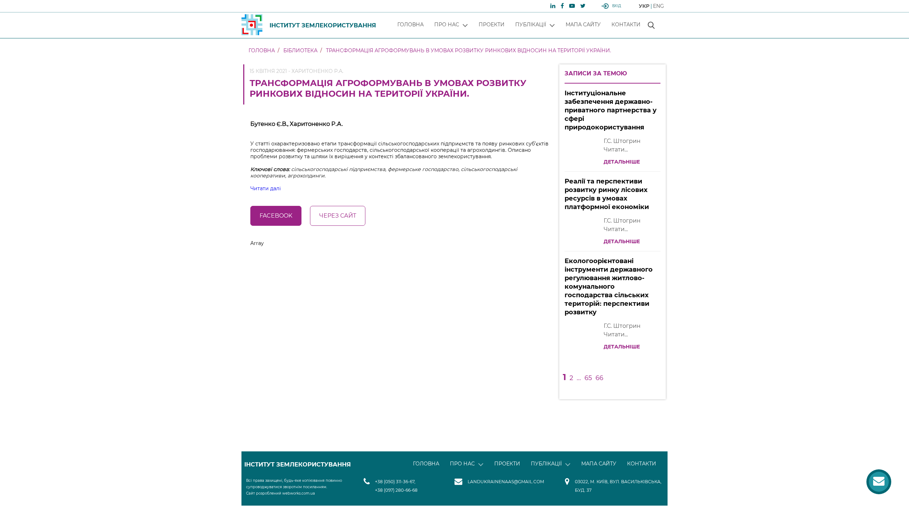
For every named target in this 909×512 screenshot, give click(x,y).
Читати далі (265, 188)
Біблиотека (300, 50)
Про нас (446, 24)
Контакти (626, 24)
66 (599, 378)
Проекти (492, 24)
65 (588, 378)
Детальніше (622, 162)
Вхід (616, 6)
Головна (410, 24)
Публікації (530, 24)
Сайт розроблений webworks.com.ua (280, 493)
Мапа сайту (583, 24)
